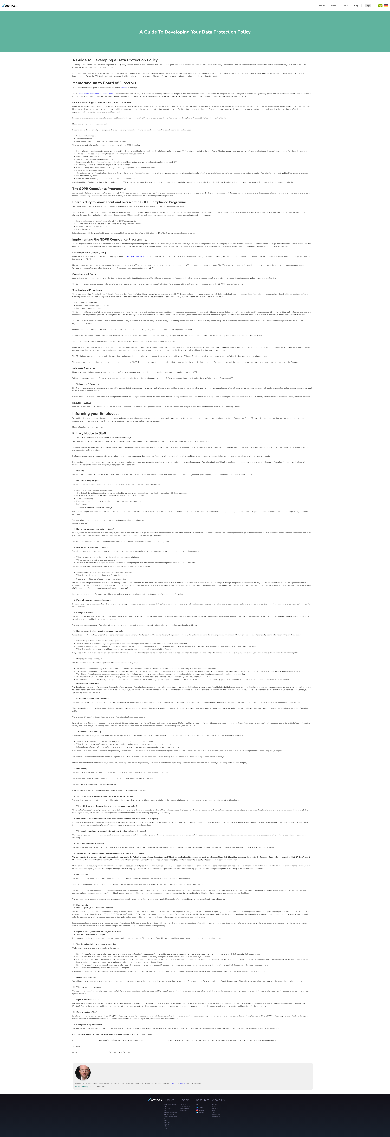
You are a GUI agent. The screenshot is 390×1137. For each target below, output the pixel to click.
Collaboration (168, 1127)
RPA (165, 1111)
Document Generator (170, 1113)
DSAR (165, 1119)
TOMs (165, 1121)
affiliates (124, 87)
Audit (165, 1106)
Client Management (170, 1104)
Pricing (214, 1104)
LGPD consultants (185, 1106)
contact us (183, 1083)
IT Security (183, 1111)
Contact (214, 1106)
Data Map (167, 1123)
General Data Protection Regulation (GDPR (96, 93)
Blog (197, 1104)
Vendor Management (170, 1117)
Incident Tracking (169, 1115)
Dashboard (167, 1131)
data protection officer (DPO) (138, 256)
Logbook (166, 1125)
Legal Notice (216, 1117)
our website (173, 1083)
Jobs (213, 1111)
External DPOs (184, 1108)
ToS (213, 1113)
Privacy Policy (216, 1115)
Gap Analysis (168, 1108)
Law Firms (183, 1104)
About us (215, 1108)
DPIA (165, 1129)
